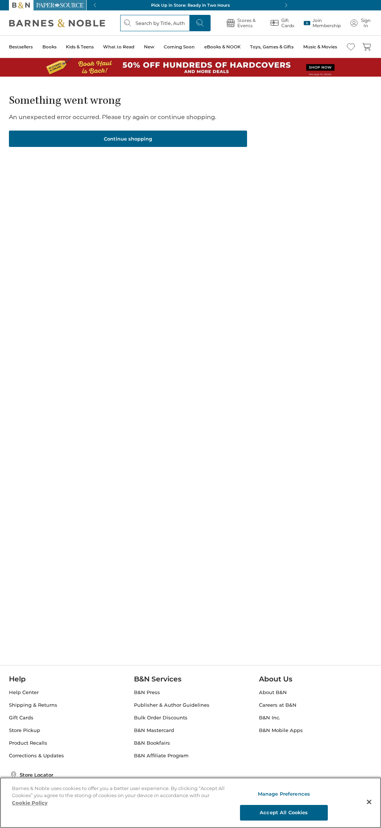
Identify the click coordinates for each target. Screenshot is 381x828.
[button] (190, 414)
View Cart (361, 783)
